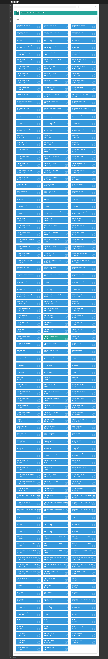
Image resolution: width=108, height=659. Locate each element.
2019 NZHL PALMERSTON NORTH (24, 7)
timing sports (18, 657)
